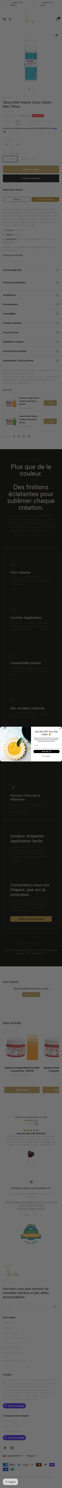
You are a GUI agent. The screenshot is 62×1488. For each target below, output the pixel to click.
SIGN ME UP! (46, 751)
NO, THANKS (46, 756)
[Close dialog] (60, 728)
